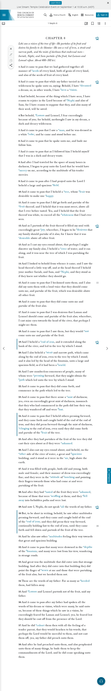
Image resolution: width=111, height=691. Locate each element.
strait (50, 352)
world (61, 365)
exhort (41, 625)
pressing (39, 376)
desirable (24, 238)
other (23, 454)
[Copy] (11, 60)
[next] (107, 348)
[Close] (11, 48)
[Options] (105, 23)
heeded (85, 581)
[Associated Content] (97, 38)
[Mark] (11, 54)
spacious (77, 454)
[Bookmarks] (92, 23)
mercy (23, 170)
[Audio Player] (101, 681)
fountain (32, 551)
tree (67, 192)
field (56, 185)
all (62, 507)
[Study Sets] (86, 23)
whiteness (67, 215)
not (87, 331)
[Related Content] (99, 23)
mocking (69, 477)
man (61, 130)
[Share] (11, 65)
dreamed (86, 86)
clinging (24, 428)
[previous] (4, 348)
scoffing (55, 496)
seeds (36, 71)
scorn (45, 570)
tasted (49, 492)
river (64, 249)
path (22, 380)
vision (73, 90)
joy (43, 230)
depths (88, 547)
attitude (55, 477)
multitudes (55, 536)
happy (49, 196)
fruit (82, 192)
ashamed (67, 443)
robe (31, 134)
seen (63, 90)
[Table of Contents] (3, 23)
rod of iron (47, 342)
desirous (82, 230)
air (66, 458)
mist (70, 397)
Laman (40, 115)
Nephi (71, 100)
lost (61, 409)
